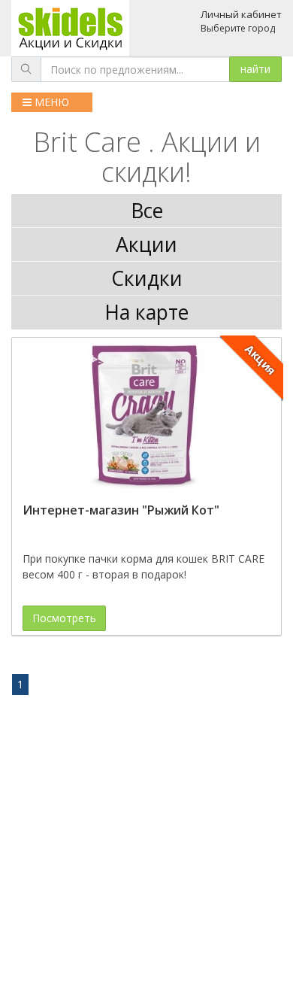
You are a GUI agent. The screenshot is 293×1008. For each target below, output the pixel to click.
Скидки (147, 278)
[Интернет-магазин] (146, 417)
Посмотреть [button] (64, 618)
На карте (146, 312)
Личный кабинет (241, 14)
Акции (146, 244)
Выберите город (238, 28)
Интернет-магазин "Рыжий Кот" (121, 510)
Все (147, 210)
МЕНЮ (50, 102)
